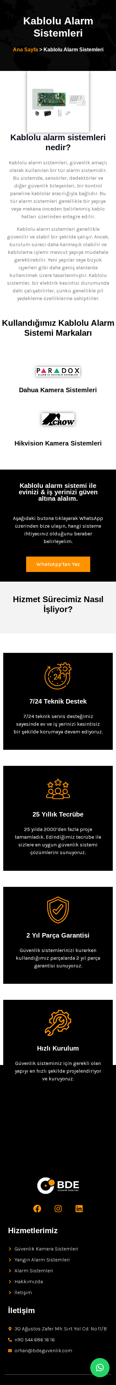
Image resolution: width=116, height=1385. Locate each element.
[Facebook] (37, 1208)
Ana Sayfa (25, 49)
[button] (100, 1367)
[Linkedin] (79, 1208)
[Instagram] (58, 1208)
